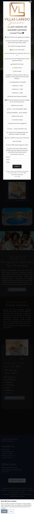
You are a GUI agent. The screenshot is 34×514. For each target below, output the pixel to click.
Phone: (8, 162)
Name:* (8, 157)
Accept (4, 511)
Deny (11, 511)
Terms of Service (19, 172)
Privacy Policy (11, 172)
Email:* (8, 159)
